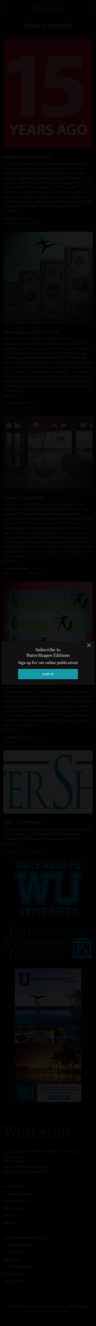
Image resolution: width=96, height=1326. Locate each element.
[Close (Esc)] (89, 647)
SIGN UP (48, 674)
